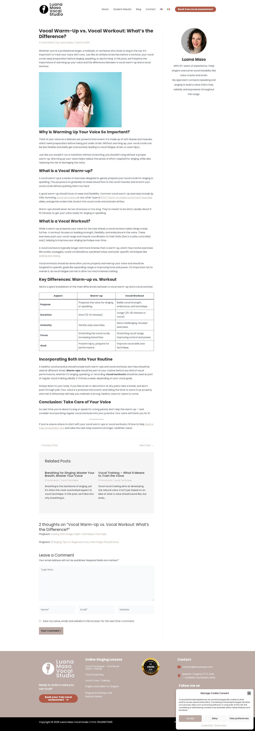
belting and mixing (49, 255)
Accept (190, 718)
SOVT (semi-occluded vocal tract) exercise (126, 197)
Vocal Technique (69, 480)
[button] (249, 693)
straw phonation (66, 197)
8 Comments (52, 480)
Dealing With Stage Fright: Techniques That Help (78, 534)
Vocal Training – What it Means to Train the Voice (121, 474)
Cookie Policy (207, 725)
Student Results (122, 9)
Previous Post (48, 445)
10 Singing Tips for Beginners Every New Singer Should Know (85, 542)
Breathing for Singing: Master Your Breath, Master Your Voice (69, 474)
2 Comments (46, 42)
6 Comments (105, 480)
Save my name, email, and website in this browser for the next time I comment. (88, 621)
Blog (138, 9)
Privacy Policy (221, 725)
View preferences (239, 718)
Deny (215, 718)
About (105, 9)
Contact (151, 9)
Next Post (147, 445)
